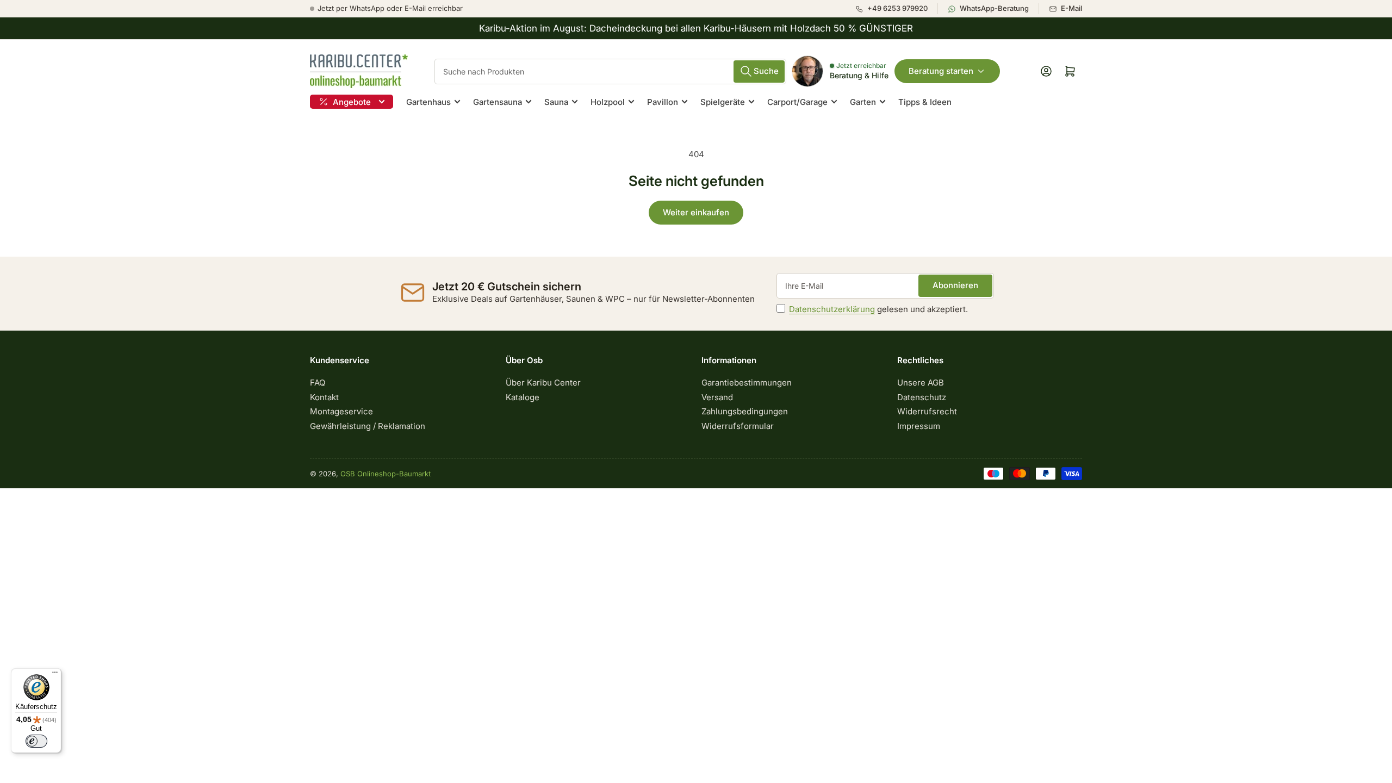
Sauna (556, 102)
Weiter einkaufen (696, 212)
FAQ (317, 382)
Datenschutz (921, 397)
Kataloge (522, 397)
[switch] (36, 741)
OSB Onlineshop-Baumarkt (385, 473)
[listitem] (896, 8)
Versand (717, 397)
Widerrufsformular (737, 426)
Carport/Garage (797, 102)
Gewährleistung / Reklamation (367, 426)
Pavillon (662, 102)
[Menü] (54, 674)
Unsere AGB (920, 382)
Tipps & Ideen (925, 102)
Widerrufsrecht (927, 411)
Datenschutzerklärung (832, 309)
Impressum (918, 426)
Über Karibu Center (543, 382)
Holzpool (608, 102)
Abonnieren (955, 285)
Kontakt (324, 397)
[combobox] (610, 71)
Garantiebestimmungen (746, 382)
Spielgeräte (722, 102)
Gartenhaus (428, 102)
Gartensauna (497, 102)
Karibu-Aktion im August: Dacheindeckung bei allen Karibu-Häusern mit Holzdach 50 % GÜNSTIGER (696, 28)
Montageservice (341, 411)
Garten (863, 102)
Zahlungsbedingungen (744, 411)
